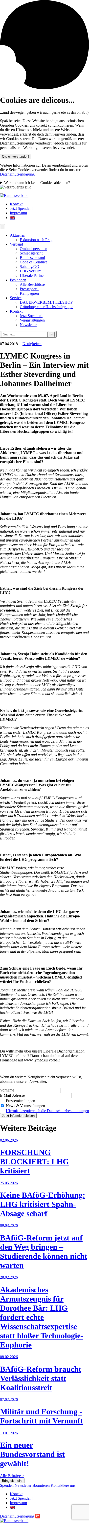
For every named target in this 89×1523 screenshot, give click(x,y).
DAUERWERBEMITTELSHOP (46, 302)
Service (16, 298)
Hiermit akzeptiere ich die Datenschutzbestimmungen (47, 1111)
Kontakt (16, 204)
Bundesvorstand (32, 257)
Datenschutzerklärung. (17, 174)
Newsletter (28, 325)
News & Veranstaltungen (25, 1106)
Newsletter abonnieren (32, 1485)
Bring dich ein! (12, 1481)
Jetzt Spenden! (21, 208)
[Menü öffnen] (2, 226)
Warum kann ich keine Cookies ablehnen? (37, 183)
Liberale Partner (32, 275)
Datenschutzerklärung (17, 1516)
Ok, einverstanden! (15, 156)
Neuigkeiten (32, 344)
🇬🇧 (12, 218)
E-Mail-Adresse (12, 1095)
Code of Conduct (33, 262)
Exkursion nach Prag (36, 240)
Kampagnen (29, 293)
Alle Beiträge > (12, 1476)
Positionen (18, 280)
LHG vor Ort (30, 271)
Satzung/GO (29, 266)
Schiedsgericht (31, 253)
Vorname (7, 1090)
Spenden (7, 1485)
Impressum (18, 213)
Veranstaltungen (32, 320)
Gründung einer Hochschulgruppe (46, 307)
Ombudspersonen (33, 249)
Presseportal (29, 289)
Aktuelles (17, 235)
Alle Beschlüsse (32, 284)
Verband (16, 244)
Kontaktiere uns (63, 1485)
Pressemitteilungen (20, 1101)
